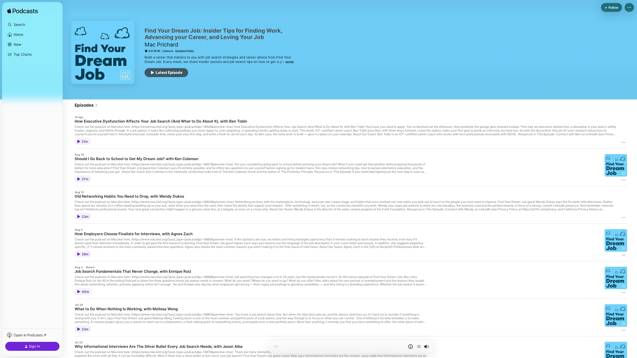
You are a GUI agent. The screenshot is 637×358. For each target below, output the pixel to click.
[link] (86, 105)
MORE (290, 62)
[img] (22, 11)
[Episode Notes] (411, 346)
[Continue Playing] (419, 346)
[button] (32, 24)
